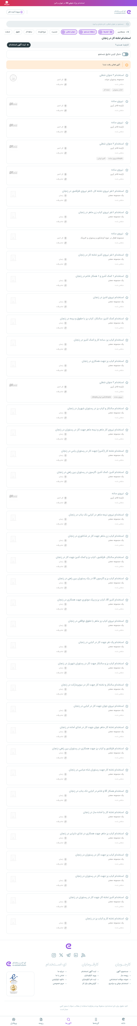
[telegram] (68, 955)
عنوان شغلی (70, 32)
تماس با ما (60, 975)
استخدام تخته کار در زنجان (116, 38)
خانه (123, 1023)
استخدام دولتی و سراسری (118, 983)
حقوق (18, 32)
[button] (123, 32)
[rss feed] (83, 955)
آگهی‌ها (68, 1023)
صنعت (7, 32)
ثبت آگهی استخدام (17, 44)
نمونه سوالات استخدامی (118, 979)
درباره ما (61, 971)
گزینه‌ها (96, 1023)
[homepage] (68, 946)
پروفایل (13, 1023)
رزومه (41, 1023)
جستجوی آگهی (122, 971)
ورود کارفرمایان (90, 975)
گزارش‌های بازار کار (89, 983)
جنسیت (54, 32)
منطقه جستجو (89, 32)
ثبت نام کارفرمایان (89, 979)
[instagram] (54, 955)
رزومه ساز (124, 975)
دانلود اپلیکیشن (58, 979)
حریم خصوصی (58, 983)
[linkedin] (76, 955)
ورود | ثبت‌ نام (14, 12)
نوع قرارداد (42, 32)
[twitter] (61, 955)
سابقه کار (29, 32)
